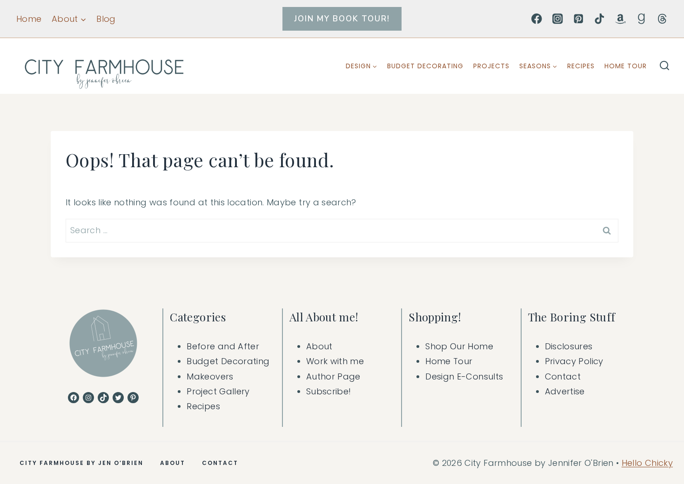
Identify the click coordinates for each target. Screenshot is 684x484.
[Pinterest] (578, 18)
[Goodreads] (641, 18)
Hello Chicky (647, 463)
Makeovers (210, 376)
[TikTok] (599, 18)
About (319, 346)
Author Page (333, 376)
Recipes (581, 66)
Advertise (565, 391)
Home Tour (625, 66)
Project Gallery (218, 391)
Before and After (223, 346)
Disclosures (569, 346)
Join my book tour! (342, 18)
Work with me (335, 361)
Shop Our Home (459, 346)
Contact (563, 376)
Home (28, 19)
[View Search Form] (664, 66)
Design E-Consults (464, 376)
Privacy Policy (574, 361)
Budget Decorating (425, 66)
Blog (105, 19)
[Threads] (662, 18)
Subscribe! (328, 391)
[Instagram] (557, 18)
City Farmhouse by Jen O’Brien (81, 463)
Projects (491, 66)
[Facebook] (536, 18)
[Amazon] (620, 18)
